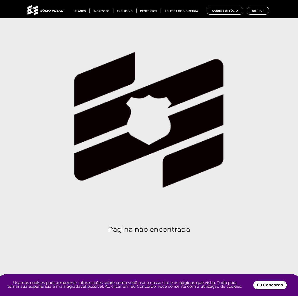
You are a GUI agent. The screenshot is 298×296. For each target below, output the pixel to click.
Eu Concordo (270, 285)
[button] (45, 10)
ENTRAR (258, 10)
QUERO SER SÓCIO (225, 10)
